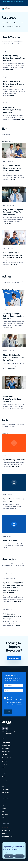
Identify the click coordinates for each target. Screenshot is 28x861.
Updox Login (5, 833)
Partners (4, 783)
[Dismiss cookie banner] (24, 843)
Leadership (4, 780)
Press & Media (5, 789)
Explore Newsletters (7, 574)
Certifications (5, 792)
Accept (8, 856)
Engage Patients (6, 742)
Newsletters (10, 26)
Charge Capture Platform (8, 758)
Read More (9, 69)
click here (19, 704)
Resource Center (6, 23)
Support (18, 26)
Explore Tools (5, 433)
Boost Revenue (5, 748)
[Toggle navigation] (24, 9)
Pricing (3, 767)
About (3, 776)
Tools (3, 26)
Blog (15, 23)
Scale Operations (6, 751)
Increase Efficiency (6, 745)
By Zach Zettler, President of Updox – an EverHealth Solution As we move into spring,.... (13, 623)
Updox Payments (6, 761)
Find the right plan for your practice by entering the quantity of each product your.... (13, 464)
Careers (3, 786)
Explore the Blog (6, 141)
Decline (19, 856)
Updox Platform (5, 754)
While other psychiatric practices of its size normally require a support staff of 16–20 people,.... (13, 117)
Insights (21, 23)
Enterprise (4, 764)
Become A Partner (6, 830)
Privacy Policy (18, 852)
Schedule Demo (5, 827)
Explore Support (14, 658)
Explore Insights (6, 289)
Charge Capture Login (7, 836)
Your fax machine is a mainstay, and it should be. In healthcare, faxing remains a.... (13, 262)
